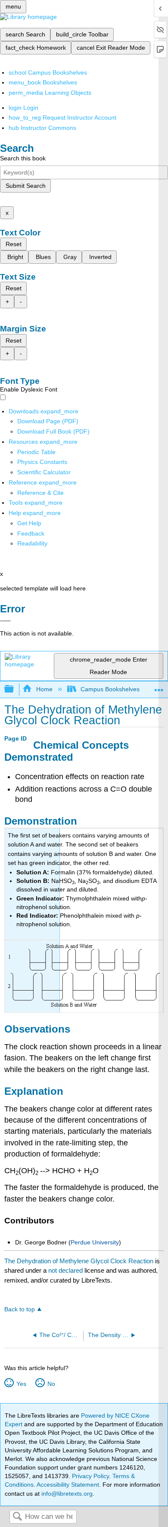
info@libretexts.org (66, 1493)
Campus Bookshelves (110, 689)
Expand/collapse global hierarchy (15, 689)
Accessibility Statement (68, 1484)
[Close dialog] (5, 620)
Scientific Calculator (44, 472)
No (51, 1383)
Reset (14, 244)
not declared (66, 1270)
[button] (30, 533)
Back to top (19, 1309)
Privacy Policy (90, 1476)
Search (17, 1517)
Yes (21, 1383)
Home (44, 689)
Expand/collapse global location (159, 686)
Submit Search (26, 185)
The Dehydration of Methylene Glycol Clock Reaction (78, 1261)
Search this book (23, 158)
